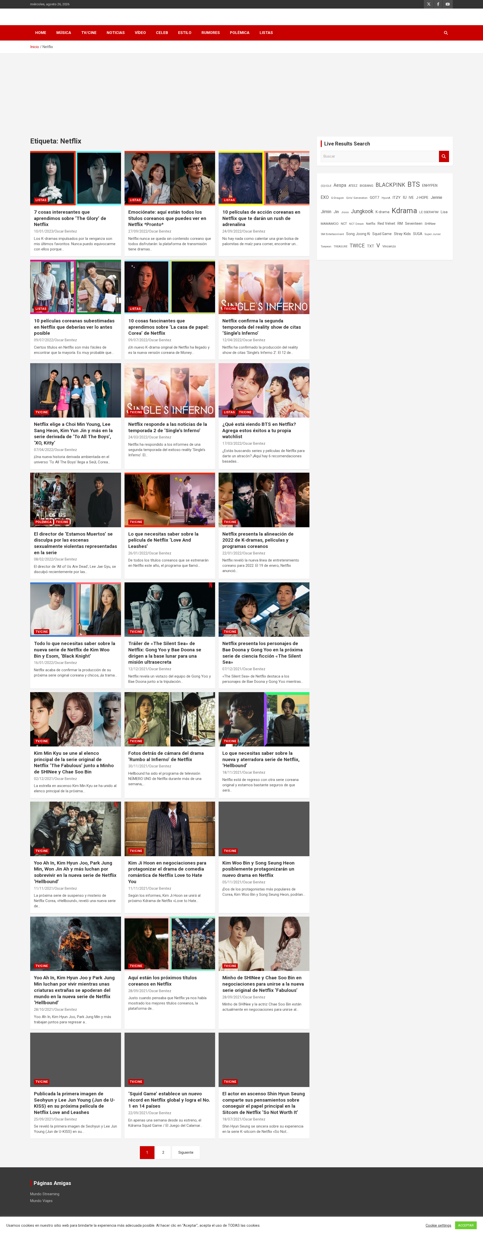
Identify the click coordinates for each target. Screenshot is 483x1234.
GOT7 (374, 197)
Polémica (240, 32)
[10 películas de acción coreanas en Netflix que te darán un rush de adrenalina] (264, 178)
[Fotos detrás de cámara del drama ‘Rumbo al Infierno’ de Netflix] (170, 719)
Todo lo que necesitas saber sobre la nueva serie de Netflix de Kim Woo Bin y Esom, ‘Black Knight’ (74, 650)
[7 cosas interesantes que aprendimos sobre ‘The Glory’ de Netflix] (75, 178)
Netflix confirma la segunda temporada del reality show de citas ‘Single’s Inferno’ (261, 327)
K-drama (382, 212)
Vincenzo (389, 246)
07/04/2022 (43, 450)
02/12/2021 (43, 779)
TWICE (357, 246)
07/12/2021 (232, 669)
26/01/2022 (137, 553)
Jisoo (345, 212)
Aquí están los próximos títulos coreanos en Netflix (162, 981)
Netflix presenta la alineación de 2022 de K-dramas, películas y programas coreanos (258, 540)
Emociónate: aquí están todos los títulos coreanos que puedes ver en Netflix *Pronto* (167, 218)
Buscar (444, 156)
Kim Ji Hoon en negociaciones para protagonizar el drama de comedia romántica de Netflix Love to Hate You (167, 872)
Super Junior (433, 234)
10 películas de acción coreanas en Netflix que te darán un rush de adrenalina (261, 218)
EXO (325, 197)
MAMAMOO (330, 223)
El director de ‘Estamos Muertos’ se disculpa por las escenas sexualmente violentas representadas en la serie (75, 543)
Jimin (326, 211)
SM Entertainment (332, 234)
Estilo (184, 32)
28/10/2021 (43, 1009)
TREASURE (340, 246)
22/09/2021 (137, 1113)
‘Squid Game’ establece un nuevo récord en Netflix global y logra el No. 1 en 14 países (169, 1100)
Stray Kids (402, 234)
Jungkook (362, 211)
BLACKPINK (390, 185)
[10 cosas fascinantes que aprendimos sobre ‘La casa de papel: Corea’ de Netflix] (170, 286)
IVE (411, 198)
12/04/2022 (232, 340)
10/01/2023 (43, 231)
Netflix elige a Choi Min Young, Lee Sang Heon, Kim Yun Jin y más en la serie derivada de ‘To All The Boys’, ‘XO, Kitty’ (73, 433)
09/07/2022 (43, 340)
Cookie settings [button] (438, 1225)
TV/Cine (89, 32)
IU (405, 197)
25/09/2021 (43, 1119)
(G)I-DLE (326, 186)
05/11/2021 (232, 882)
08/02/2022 (43, 559)
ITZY (396, 197)
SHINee (430, 224)
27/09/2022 (137, 231)
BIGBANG (366, 186)
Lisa (444, 212)
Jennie (436, 197)
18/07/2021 (232, 1119)
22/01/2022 (232, 553)
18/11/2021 (232, 772)
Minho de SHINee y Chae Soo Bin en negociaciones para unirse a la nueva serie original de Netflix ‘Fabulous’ (263, 984)
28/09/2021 (137, 991)
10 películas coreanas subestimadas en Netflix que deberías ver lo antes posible (74, 327)
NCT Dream (356, 224)
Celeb (162, 32)
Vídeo (140, 32)
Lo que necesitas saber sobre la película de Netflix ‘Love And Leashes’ (163, 540)
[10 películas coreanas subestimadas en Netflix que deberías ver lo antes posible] (75, 286)
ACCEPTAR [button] (466, 1225)
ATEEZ (352, 186)
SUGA (417, 234)
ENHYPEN (429, 185)
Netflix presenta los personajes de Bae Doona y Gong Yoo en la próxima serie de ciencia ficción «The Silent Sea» (262, 653)
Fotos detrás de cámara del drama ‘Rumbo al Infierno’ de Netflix (166, 756)
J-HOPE (422, 198)
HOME (40, 32)
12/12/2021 (137, 669)
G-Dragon (337, 198)
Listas (266, 32)
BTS (414, 184)
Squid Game (382, 234)
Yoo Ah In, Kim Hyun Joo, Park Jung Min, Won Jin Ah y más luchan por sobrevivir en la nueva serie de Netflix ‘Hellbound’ (75, 872)
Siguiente (185, 1152)
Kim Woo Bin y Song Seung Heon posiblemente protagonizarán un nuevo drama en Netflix (258, 869)
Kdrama (404, 210)
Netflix (370, 224)
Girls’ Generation (357, 198)
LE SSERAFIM (428, 212)
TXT (370, 246)
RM (400, 223)
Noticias (116, 32)
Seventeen (413, 223)
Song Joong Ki (358, 234)
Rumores (211, 32)
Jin (336, 211)
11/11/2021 (43, 888)
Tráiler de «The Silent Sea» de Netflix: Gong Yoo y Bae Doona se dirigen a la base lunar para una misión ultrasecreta (164, 653)
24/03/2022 (137, 437)
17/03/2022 (232, 443)
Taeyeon (326, 246)
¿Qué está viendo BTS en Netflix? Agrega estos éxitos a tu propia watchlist (259, 430)
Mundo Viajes (41, 1201)
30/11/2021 (137, 766)
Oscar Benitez (66, 231)
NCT (344, 224)
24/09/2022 (232, 231)
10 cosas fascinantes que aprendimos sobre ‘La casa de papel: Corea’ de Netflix (168, 327)
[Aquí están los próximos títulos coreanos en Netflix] (170, 943)
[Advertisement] (241, 91)
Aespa (340, 185)
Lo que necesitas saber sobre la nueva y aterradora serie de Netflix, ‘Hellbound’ (261, 759)
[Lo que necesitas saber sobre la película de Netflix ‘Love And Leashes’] (170, 500)
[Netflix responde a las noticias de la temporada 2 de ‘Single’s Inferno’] (170, 390)
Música (63, 32)
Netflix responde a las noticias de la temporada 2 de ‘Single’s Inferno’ (167, 427)
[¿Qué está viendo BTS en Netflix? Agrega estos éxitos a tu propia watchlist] (264, 390)
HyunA (386, 198)
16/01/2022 (43, 663)
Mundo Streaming (44, 1194)
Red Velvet (386, 223)
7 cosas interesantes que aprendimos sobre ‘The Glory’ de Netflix (70, 218)
